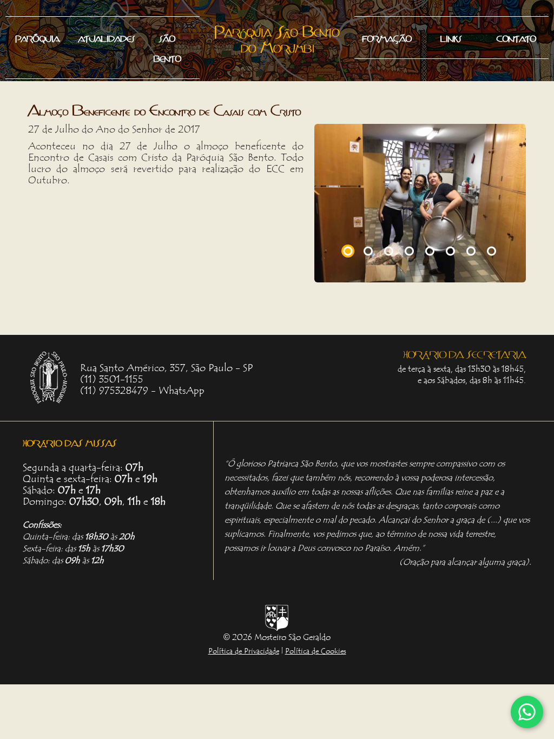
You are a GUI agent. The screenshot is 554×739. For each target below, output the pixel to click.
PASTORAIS (41, 108)
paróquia (38, 37)
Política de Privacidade (243, 651)
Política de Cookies (315, 651)
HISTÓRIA (35, 61)
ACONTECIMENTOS (119, 61)
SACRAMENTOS (48, 85)
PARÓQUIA (112, 108)
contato (516, 37)
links (451, 37)
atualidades (106, 37)
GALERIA (101, 85)
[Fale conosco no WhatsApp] (527, 712)
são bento (167, 47)
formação (387, 37)
